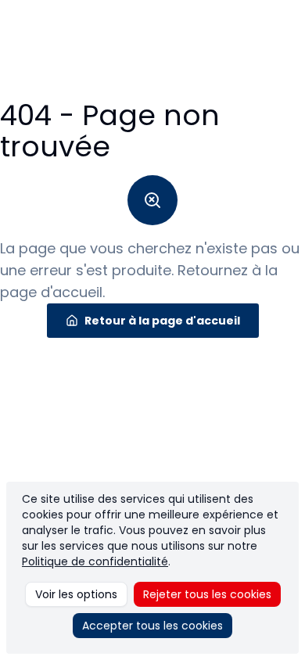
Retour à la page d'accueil (162, 320)
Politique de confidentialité (95, 561)
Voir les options (76, 594)
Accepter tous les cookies (152, 625)
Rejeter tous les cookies (207, 594)
